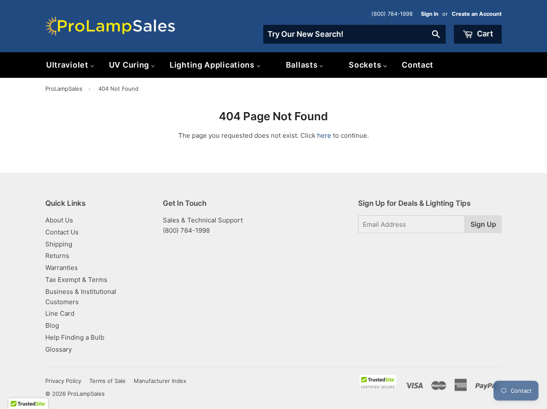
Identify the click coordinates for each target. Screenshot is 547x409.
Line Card (59, 313)
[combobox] (354, 34)
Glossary (58, 349)
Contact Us (62, 232)
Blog (52, 325)
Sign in (429, 14)
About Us (59, 220)
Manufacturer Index (160, 380)
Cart (484, 33)
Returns (57, 256)
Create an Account (477, 14)
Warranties (61, 268)
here (324, 135)
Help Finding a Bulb (74, 337)
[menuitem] (70, 64)
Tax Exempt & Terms (76, 280)
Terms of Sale (107, 380)
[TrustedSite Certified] (378, 382)
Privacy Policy (63, 380)
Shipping (58, 244)
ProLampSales (63, 88)
